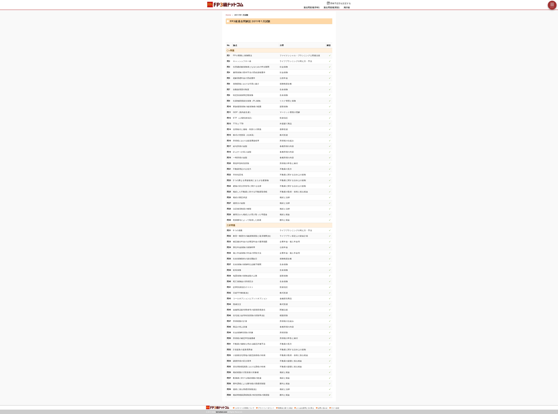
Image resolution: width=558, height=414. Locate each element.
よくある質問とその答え (305, 408)
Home (228, 15)
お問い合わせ (323, 408)
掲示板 (347, 7)
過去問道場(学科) (312, 7)
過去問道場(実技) (332, 7)
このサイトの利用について (244, 408)
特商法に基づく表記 (285, 408)
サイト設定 (335, 408)
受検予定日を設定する (340, 3)
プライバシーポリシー (266, 408)
